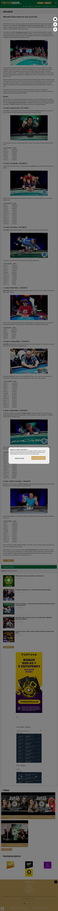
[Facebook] (55, 29)
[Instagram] (55, 24)
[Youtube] (55, 19)
